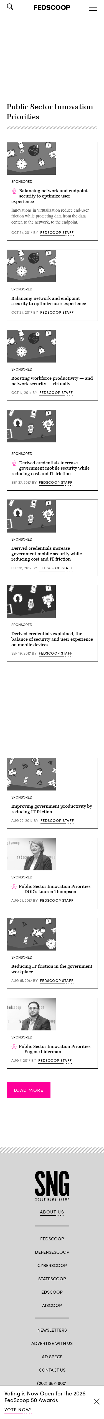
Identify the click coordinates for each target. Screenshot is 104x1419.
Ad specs (52, 1356)
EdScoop (52, 1292)
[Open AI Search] (18, 6)
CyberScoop (52, 1265)
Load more (28, 1090)
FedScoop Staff (57, 232)
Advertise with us (52, 1343)
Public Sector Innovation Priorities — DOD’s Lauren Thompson (54, 889)
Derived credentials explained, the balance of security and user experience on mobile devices (52, 639)
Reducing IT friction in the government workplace (51, 969)
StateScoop (52, 1278)
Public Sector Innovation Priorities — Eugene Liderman (54, 1049)
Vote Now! (18, 1409)
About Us (52, 1212)
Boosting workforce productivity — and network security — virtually (52, 381)
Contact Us (52, 1370)
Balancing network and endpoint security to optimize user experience (49, 196)
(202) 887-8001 (52, 1383)
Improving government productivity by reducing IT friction (51, 809)
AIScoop (52, 1305)
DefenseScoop (52, 1252)
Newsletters (52, 1330)
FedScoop (52, 1238)
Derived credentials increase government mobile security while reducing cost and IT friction (50, 468)
